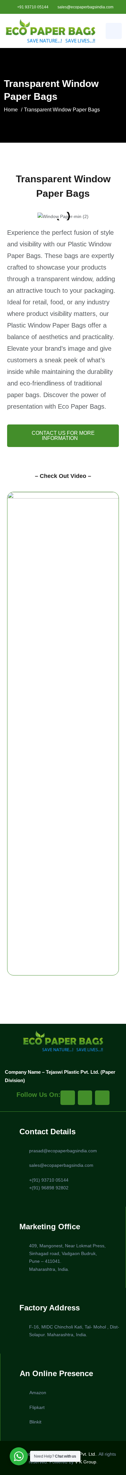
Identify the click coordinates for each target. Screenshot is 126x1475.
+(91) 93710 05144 (48, 1180)
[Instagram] (85, 1097)
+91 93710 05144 (32, 7)
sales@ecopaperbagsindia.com (85, 7)
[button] (13, 216)
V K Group (85, 1461)
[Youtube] (102, 1097)
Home (11, 109)
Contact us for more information (63, 435)
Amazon (37, 1392)
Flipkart (37, 1407)
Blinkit (35, 1421)
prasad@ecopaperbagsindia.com (63, 1150)
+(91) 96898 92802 (48, 1187)
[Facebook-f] (67, 1097)
